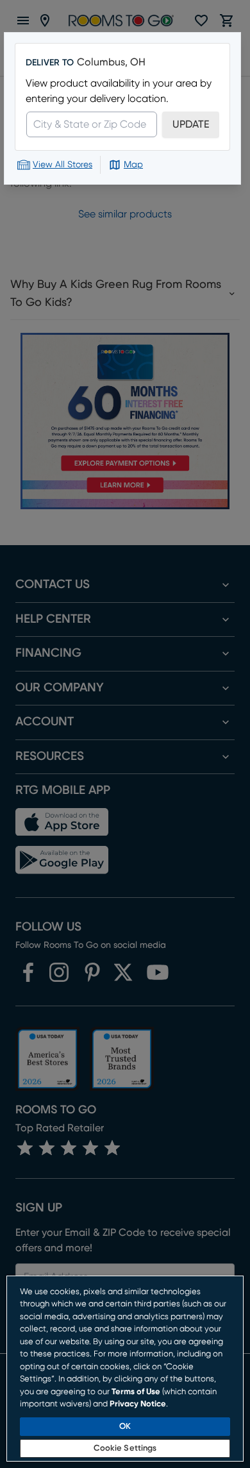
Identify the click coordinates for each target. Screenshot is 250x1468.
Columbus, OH (111, 62)
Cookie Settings (125, 1448)
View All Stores (62, 164)
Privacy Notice (138, 1404)
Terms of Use (136, 1392)
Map (133, 164)
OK (125, 1426)
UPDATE (190, 124)
